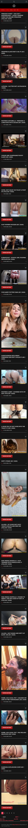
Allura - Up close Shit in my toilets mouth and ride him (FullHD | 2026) (11, 526)
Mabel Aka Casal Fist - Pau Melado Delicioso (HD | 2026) (13, 733)
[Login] (26, 1)
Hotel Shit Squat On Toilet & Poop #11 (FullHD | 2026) (13, 191)
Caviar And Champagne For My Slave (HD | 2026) (12, 156)
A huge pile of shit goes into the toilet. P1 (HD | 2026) (13, 427)
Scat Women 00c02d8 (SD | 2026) (12, 224)
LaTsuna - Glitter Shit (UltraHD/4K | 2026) (13, 87)
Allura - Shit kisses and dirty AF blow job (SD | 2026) (13, 634)
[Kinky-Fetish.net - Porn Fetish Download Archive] (14, 5)
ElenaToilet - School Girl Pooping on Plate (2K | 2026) (13, 258)
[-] (26, 27)
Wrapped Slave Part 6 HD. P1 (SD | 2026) (13, 52)
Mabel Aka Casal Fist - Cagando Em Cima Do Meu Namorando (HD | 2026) (14, 698)
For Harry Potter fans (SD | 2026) (13, 292)
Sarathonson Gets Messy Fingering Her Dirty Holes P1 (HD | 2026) (13, 357)
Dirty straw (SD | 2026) (9, 461)
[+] (26, 25)
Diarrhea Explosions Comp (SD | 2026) (12, 768)
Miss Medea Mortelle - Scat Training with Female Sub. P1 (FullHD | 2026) (11, 562)
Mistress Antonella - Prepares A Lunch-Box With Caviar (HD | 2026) (13, 121)
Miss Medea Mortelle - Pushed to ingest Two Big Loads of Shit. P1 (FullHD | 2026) (13, 599)
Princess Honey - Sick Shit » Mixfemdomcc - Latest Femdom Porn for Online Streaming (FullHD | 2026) (12, 16)
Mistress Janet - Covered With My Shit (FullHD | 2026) (13, 392)
